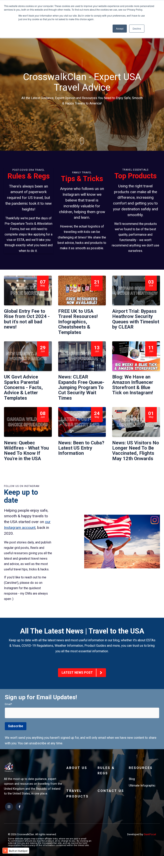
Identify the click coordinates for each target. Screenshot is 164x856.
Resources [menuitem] (141, 768)
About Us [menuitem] (76, 768)
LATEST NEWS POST (77, 672)
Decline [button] (137, 28)
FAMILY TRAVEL (82, 172)
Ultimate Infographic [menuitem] (142, 785)
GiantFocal (150, 834)
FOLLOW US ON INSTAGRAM (21, 486)
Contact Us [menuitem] (111, 791)
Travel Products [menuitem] (77, 793)
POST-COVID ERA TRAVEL (28, 170)
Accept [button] (119, 28)
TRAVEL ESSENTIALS (135, 169)
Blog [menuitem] (132, 779)
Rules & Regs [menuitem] (106, 770)
